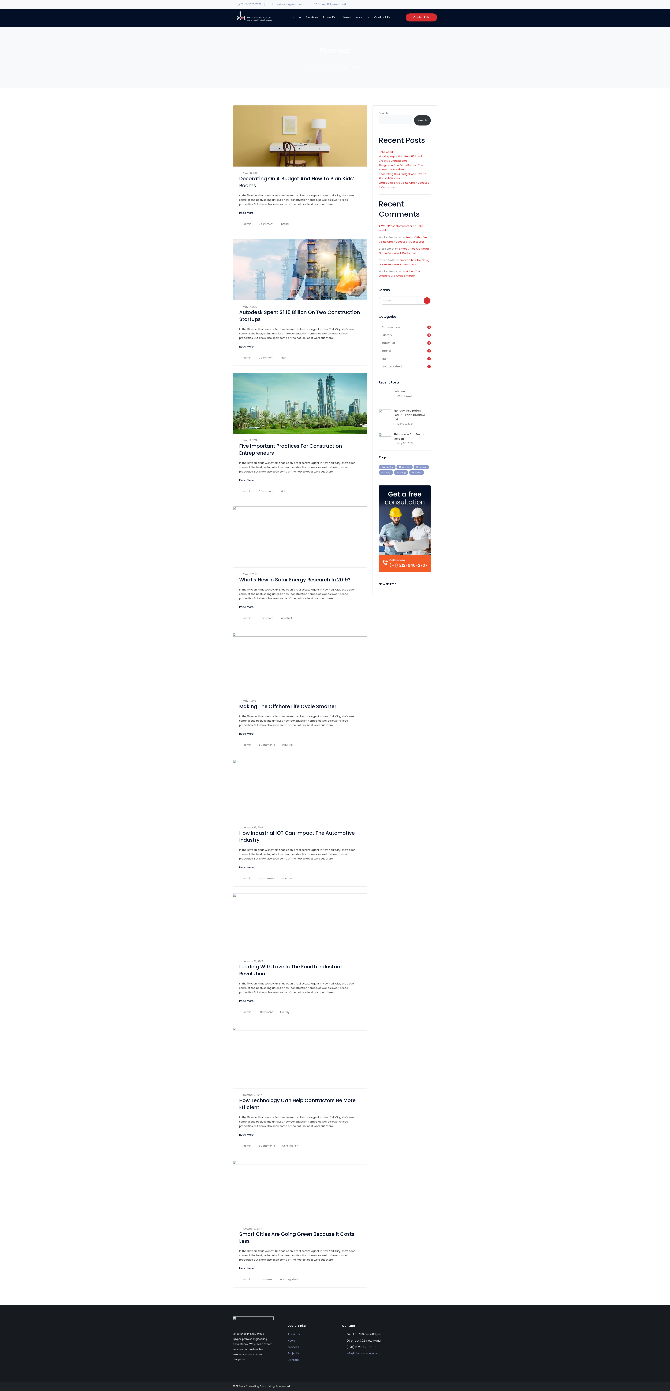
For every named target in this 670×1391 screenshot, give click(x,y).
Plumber (416, 472)
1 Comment (266, 1012)
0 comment (266, 224)
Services (293, 1347)
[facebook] (234, 1369)
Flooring (385, 472)
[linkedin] (244, 1369)
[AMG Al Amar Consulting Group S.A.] (254, 16)
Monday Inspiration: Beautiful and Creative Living (409, 415)
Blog (323, 67)
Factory (287, 878)
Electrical (421, 467)
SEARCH (427, 300)
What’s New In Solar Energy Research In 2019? (295, 579)
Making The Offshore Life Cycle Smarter (287, 706)
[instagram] (250, 1369)
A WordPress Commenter (395, 226)
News (291, 1341)
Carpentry (387, 467)
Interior (285, 224)
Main (283, 357)
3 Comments (267, 745)
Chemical (404, 467)
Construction (290, 1146)
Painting (401, 472)
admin (247, 224)
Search (383, 113)
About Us (294, 1334)
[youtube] (239, 1369)
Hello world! (386, 152)
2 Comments (267, 1146)
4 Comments (267, 878)
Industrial (286, 618)
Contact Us (421, 17)
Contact (293, 1360)
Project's (293, 1353)
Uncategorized (289, 1279)
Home (312, 67)
